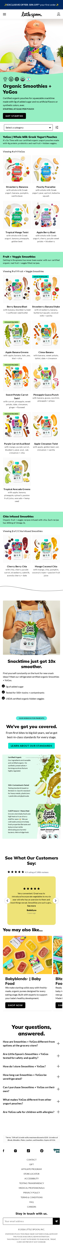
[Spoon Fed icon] (56, 1151)
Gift (31, 1164)
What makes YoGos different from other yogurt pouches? (27, 1101)
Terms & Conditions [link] (31, 1197)
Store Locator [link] (31, 1174)
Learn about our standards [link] (31, 745)
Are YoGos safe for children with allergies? (28, 1112)
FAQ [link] (31, 1202)
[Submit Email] (56, 1221)
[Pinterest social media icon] (41, 1151)
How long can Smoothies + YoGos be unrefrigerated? (25, 1076)
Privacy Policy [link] (31, 1192)
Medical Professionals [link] (31, 1188)
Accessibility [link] (31, 1178)
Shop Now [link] (15, 1005)
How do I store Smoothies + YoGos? (24, 1066)
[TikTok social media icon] (28, 1151)
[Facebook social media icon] (3, 1151)
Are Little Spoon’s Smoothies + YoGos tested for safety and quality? (25, 1055)
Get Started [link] (14, 115)
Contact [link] (31, 1159)
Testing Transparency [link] (31, 1183)
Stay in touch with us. (31, 1213)
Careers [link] (31, 1206)
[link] (31, 4)
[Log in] (58, 14)
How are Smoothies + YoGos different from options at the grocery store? (29, 1043)
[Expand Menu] (4, 14)
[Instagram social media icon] (15, 1151)
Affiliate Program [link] (31, 1169)
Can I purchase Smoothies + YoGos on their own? (29, 1089)
